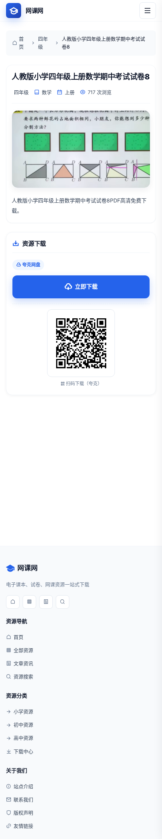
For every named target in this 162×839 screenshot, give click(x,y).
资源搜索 (23, 676)
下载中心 (23, 751)
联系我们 (23, 799)
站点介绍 (23, 786)
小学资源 (23, 711)
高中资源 (23, 738)
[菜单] (147, 10)
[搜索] (62, 602)
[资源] (29, 602)
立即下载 (86, 286)
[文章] (46, 602)
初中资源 (23, 725)
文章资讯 (23, 663)
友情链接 (23, 826)
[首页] (13, 602)
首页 (21, 43)
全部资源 (23, 650)
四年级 (43, 43)
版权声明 (23, 813)
